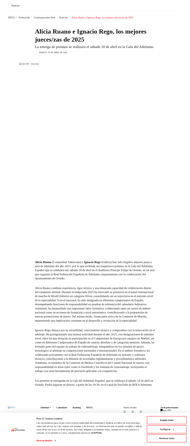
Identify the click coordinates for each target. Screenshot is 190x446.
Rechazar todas (166, 438)
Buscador (170, 6)
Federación (24, 17)
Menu (178, 6)
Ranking (77, 407)
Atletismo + (45, 407)
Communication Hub (44, 17)
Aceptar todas (167, 420)
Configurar (165, 429)
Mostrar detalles (44, 440)
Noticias (15, 5)
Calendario (61, 407)
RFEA (11, 17)
